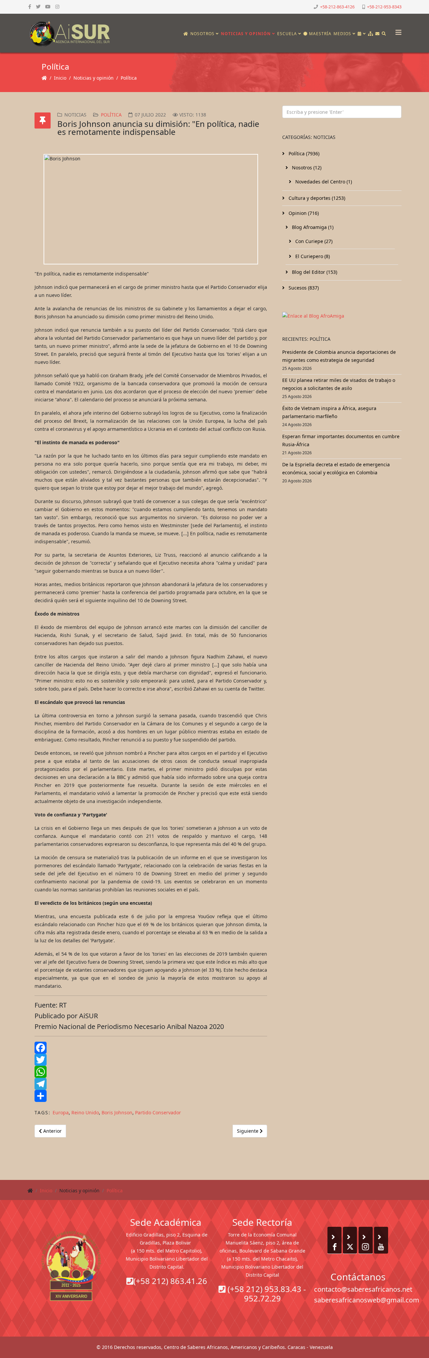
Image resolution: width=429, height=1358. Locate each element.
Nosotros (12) (306, 167)
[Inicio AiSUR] (71, 1266)
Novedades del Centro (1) (323, 181)
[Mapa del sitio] (370, 34)
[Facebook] (151, 1048)
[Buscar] (384, 34)
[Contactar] (377, 34)
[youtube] (48, 6)
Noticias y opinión (246, 33)
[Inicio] (185, 34)
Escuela (287, 33)
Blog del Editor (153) (314, 272)
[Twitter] (151, 1060)
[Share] (151, 1096)
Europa (61, 1112)
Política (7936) (303, 153)
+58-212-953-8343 (384, 7)
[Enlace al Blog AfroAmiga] (342, 316)
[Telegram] (151, 1084)
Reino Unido (85, 1112)
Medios (342, 33)
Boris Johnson (117, 1112)
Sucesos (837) (303, 288)
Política (129, 78)
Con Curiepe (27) (313, 241)
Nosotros (202, 33)
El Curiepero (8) (312, 256)
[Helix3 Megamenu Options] (397, 30)
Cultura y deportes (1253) (316, 198)
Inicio (60, 78)
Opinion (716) (303, 213)
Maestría (319, 33)
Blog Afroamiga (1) (312, 227)
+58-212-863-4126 (337, 7)
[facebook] (29, 6)
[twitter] (38, 6)
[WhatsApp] (151, 1072)
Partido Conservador (158, 1112)
